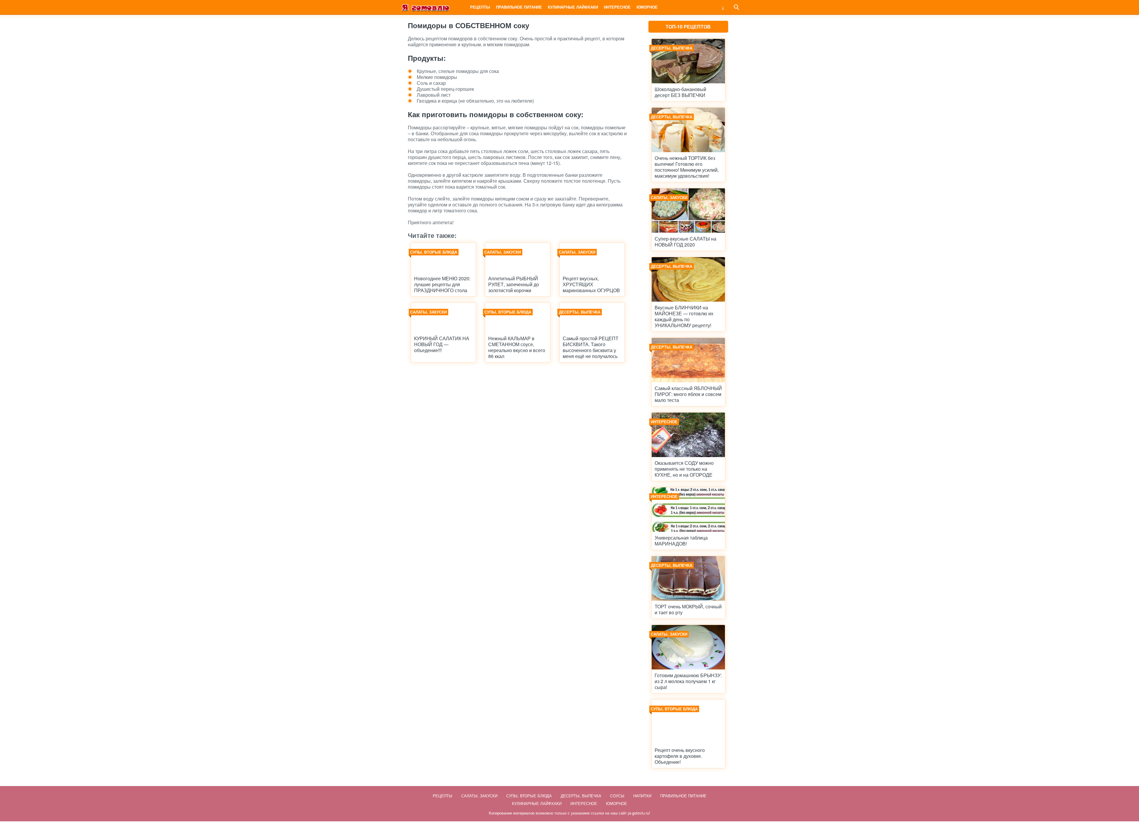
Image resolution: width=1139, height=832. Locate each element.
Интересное (617, 7)
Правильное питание (519, 7)
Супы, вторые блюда (529, 795)
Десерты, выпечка (581, 795)
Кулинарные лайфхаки (573, 7)
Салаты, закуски (479, 795)
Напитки (642, 795)
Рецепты (480, 7)
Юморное (647, 7)
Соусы (617, 795)
